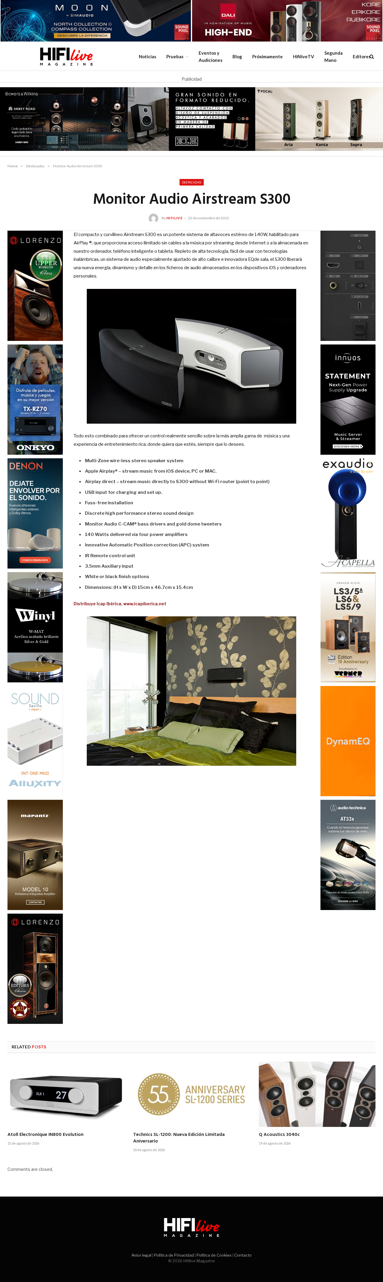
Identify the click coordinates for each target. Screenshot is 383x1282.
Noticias (147, 56)
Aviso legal (141, 1255)
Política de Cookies (214, 1255)
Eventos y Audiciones (210, 56)
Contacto (243, 1255)
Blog (237, 56)
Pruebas (174, 56)
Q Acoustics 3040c (279, 1135)
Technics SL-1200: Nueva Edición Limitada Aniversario (179, 1138)
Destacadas (191, 182)
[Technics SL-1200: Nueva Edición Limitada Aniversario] (191, 1094)
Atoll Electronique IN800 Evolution (45, 1135)
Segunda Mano (333, 56)
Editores (362, 56)
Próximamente (267, 56)
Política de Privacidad (174, 1255)
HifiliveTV (303, 56)
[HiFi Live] (66, 56)
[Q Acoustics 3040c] (317, 1094)
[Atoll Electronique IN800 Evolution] (65, 1094)
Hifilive (174, 218)
